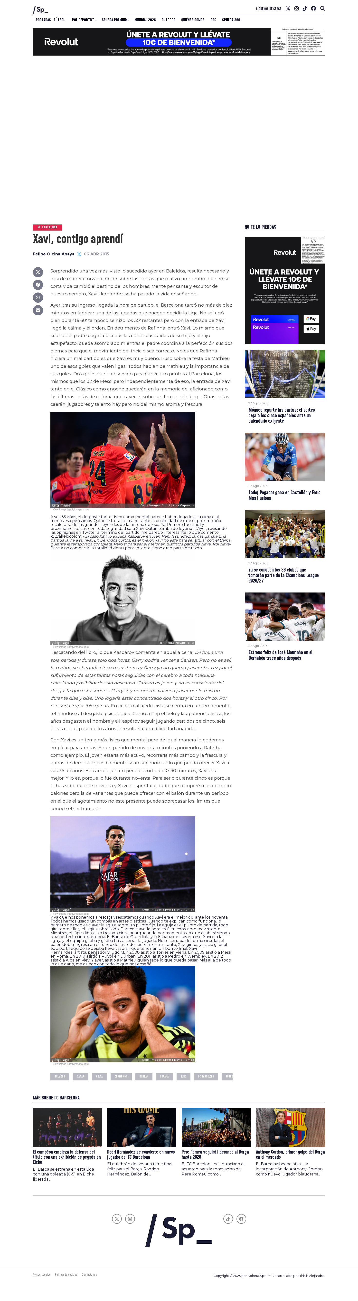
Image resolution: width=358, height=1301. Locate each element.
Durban (144, 1077)
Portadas (43, 20)
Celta (99, 1077)
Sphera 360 (231, 20)
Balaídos (60, 1077)
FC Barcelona (206, 1077)
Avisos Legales (42, 1274)
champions (121, 1077)
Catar (80, 1077)
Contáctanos (89, 1274)
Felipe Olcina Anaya (54, 254)
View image (59, 509)
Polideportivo (83, 20)
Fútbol (59, 20)
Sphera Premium (114, 20)
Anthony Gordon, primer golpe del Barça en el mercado (290, 1155)
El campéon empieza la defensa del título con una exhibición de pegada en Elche (67, 1157)
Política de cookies (66, 1274)
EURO (183, 1077)
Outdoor (168, 20)
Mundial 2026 (145, 20)
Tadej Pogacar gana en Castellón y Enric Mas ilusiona (284, 495)
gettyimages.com (78, 509)
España (164, 1077)
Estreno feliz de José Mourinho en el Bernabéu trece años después (280, 655)
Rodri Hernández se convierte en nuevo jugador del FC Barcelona (141, 1155)
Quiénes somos (193, 20)
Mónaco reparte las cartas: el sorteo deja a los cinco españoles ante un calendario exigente (281, 416)
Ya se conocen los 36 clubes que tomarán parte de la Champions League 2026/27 (283, 575)
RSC (213, 20)
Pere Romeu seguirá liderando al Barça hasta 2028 (215, 1155)
